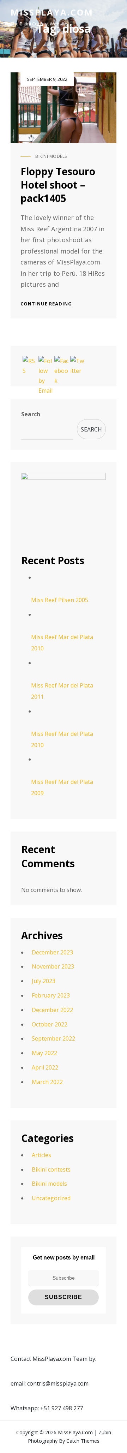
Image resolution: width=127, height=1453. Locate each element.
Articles (41, 1155)
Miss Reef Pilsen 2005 (59, 600)
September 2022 (53, 1038)
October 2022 (49, 1024)
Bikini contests (51, 1169)
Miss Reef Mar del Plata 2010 (62, 642)
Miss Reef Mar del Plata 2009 (62, 787)
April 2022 (45, 1067)
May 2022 (44, 1053)
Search (30, 414)
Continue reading (46, 303)
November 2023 (53, 966)
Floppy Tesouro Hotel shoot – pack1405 (57, 185)
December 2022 (52, 1010)
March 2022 (47, 1082)
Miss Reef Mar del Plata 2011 (62, 691)
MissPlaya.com (52, 12)
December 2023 (52, 952)
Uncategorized (51, 1198)
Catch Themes (82, 1440)
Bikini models (51, 156)
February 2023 (51, 995)
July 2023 (43, 981)
